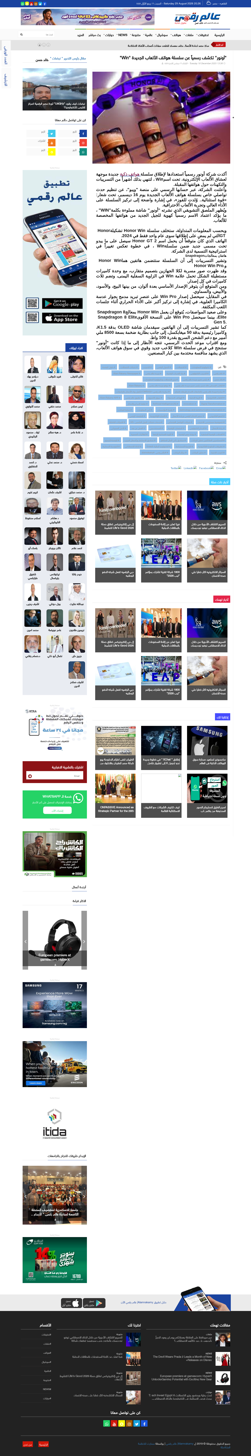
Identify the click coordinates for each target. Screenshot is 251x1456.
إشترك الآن (57, 810)
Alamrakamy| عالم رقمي (179, 1443)
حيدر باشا (77, 573)
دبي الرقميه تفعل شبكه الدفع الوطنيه (118, 573)
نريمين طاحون (76, 629)
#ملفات (47, 1344)
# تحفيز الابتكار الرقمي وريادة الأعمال (188, 415)
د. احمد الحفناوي (32, 463)
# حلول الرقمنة (108, 367)
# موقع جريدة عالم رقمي (159, 385)
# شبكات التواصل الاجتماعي (180, 422)
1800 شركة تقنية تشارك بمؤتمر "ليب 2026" (162, 573)
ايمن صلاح (77, 405)
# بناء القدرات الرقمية (176, 373)
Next (84, 940)
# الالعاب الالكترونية (216, 397)
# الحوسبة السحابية (111, 446)
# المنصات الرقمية (176, 428)
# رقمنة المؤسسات (165, 409)
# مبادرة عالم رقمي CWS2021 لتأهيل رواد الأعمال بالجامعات (143, 391)
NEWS (122, 34)
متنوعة (136, 34)
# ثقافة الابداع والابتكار (138, 403)
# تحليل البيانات (199, 452)
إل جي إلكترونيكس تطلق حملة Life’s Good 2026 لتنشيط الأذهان (117, 527)
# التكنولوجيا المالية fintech (159, 446)
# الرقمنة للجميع (112, 440)
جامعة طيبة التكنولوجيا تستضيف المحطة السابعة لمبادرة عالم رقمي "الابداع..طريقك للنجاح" (55, 1213)
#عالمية (47, 1371)
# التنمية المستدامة (184, 446)
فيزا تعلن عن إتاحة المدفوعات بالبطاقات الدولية (164, 525)
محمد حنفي (55, 405)
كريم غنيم (33, 491)
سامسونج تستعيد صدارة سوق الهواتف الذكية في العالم (209, 760)
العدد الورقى (7, 55)
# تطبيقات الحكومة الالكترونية (211, 446)
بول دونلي (55, 603)
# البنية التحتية (196, 397)
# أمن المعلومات (144, 409)
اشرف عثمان (54, 491)
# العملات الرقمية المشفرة (213, 434)
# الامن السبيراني (118, 428)
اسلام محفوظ (32, 517)
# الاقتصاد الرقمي (137, 415)
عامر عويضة (55, 629)
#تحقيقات (46, 1334)
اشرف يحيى (32, 603)
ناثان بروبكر (55, 547)
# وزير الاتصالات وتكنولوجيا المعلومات (161, 379)
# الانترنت (147, 367)
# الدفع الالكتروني (217, 415)
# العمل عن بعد (138, 428)
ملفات (189, 34)
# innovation (190, 403)
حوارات (109, 34)
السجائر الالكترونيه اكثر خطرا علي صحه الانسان (209, 573)
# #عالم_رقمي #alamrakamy (155, 452)
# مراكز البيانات (180, 452)
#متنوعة (47, 1380)
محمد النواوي (33, 405)
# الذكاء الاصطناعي (133, 446)
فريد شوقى (55, 376)
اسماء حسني (76, 461)
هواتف (176, 34)
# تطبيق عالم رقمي (134, 397)
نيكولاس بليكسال (55, 575)
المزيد (80, 34)
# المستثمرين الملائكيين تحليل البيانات (208, 440)
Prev (25, 940)
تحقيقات (203, 34)
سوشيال (162, 34)
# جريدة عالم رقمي (153, 373)
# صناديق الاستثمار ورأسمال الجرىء (140, 440)
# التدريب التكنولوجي (200, 373)
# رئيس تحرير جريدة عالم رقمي (196, 379)
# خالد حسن (219, 379)
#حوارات (47, 1398)
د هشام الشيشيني (55, 519)
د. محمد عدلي (54, 461)
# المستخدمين (156, 428)
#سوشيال (46, 1362)
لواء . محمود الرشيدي (32, 433)
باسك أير (32, 547)
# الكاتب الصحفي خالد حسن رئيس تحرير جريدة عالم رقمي (200, 385)
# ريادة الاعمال (218, 428)
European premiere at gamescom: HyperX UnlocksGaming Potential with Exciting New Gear (182, 1377)
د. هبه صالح (54, 431)
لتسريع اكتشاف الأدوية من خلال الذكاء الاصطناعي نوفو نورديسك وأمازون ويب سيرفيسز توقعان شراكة (93, 1338)
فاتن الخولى (77, 376)
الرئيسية (220, 34)
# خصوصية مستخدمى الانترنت (211, 422)
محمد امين (33, 629)
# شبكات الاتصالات (129, 367)
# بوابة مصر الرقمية (187, 434)
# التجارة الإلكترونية (158, 415)
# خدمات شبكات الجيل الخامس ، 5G (146, 422)
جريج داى (77, 655)
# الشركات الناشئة (117, 422)
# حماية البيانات (125, 409)
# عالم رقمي (219, 373)
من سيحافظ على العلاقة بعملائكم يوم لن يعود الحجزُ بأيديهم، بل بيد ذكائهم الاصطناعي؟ (183, 1338)
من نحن (28, 1444)
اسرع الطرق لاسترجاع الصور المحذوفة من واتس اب (211, 808)
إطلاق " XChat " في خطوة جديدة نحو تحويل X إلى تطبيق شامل (161, 760)
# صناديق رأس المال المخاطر (173, 440)
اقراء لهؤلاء (76, 347)
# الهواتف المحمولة (175, 397)
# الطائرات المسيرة (139, 434)
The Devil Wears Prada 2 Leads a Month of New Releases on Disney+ (182, 1358)
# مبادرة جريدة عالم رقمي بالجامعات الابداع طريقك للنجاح (200, 391)
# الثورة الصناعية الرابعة (163, 434)
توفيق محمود (76, 517)
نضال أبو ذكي (54, 655)
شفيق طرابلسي (32, 575)
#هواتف (47, 1353)
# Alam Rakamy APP (110, 397)
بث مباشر (95, 34)
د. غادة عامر (77, 431)
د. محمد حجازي (77, 491)
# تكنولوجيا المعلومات (201, 367)
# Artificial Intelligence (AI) (165, 403)
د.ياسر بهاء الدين (32, 378)
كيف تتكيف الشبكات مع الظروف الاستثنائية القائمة (162, 808)
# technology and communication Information (202, 409)
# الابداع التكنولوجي (198, 428)
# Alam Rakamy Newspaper (126, 373)
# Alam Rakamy (136, 385)
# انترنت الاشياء (218, 452)
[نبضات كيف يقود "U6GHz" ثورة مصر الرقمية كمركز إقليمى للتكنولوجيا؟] (55, 88)
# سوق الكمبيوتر (155, 397)
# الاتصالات (181, 367)
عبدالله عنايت (77, 603)
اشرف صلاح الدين (76, 683)
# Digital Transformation (213, 403)
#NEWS (47, 1389)
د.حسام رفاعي (32, 655)
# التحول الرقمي (164, 367)
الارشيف (7, 80)
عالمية (149, 34)
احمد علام (77, 547)
